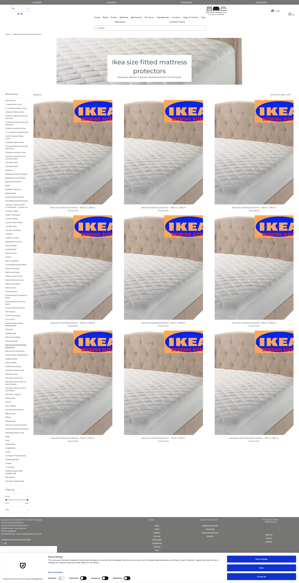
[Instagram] (21, 14)
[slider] (6, 499)
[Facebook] (18, 14)
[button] (292, 14)
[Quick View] (73, 152)
